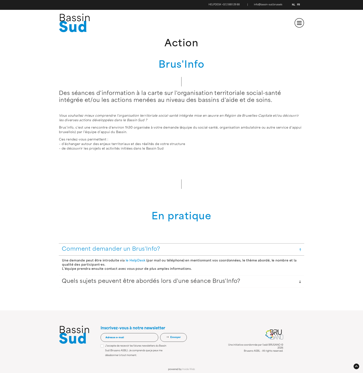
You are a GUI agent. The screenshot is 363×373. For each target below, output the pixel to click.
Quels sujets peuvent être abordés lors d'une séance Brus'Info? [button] (151, 281)
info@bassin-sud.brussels (268, 5)
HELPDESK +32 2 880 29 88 (224, 5)
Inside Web (188, 369)
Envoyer (175, 337)
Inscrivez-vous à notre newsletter (133, 328)
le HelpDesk (136, 260)
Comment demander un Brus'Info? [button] (111, 249)
